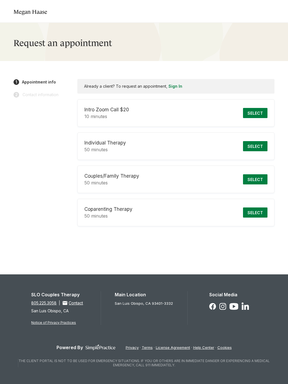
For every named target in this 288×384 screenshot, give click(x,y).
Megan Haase (30, 11)
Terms (147, 347)
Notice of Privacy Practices (53, 322)
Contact (76, 303)
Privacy (132, 347)
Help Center (203, 347)
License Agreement (173, 347)
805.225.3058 (44, 303)
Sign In (175, 86)
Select (255, 113)
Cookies (224, 347)
